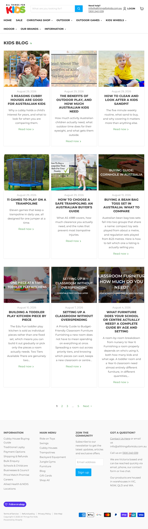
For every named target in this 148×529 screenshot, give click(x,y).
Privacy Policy (44, 514)
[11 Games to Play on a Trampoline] (26, 172)
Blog (43, 471)
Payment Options (14, 451)
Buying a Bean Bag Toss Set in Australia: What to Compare (121, 205)
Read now (25, 129)
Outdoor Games (88, 20)
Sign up (83, 472)
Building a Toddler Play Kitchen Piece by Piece (26, 316)
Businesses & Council (16, 470)
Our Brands (30, 28)
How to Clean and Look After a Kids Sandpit (121, 99)
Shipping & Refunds (16, 456)
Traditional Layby (14, 447)
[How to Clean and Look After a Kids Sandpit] (121, 69)
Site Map (58, 514)
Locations (10, 488)
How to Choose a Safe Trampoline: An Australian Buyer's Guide (74, 205)
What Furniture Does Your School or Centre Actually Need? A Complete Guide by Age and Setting (121, 321)
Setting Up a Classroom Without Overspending (74, 316)
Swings (44, 443)
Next (86, 406)
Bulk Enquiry (11, 461)
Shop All (45, 480)
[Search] (79, 8)
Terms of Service (11, 514)
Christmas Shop (39, 20)
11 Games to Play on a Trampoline (26, 201)
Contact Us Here (120, 438)
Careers (8, 479)
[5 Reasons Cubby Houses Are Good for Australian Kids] (26, 69)
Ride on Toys (47, 438)
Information (54, 28)
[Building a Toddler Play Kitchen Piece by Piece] (26, 285)
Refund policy (28, 514)
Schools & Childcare (16, 465)
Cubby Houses (48, 447)
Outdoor (64, 20)
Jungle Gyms (48, 461)
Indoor (9, 28)
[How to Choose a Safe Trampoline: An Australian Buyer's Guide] (74, 172)
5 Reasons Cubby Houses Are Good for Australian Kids (27, 99)
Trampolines (47, 452)
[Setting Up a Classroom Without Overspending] (74, 285)
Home (8, 20)
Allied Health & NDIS (16, 484)
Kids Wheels (115, 20)
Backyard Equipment (53, 457)
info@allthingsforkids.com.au (105, 8)
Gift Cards (46, 475)
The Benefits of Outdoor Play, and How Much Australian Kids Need (74, 103)
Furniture (45, 466)
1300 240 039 (96, 11)
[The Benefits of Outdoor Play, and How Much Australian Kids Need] (74, 69)
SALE (19, 20)
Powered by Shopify (13, 520)
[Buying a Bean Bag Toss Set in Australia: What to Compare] (121, 172)
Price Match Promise (16, 474)
